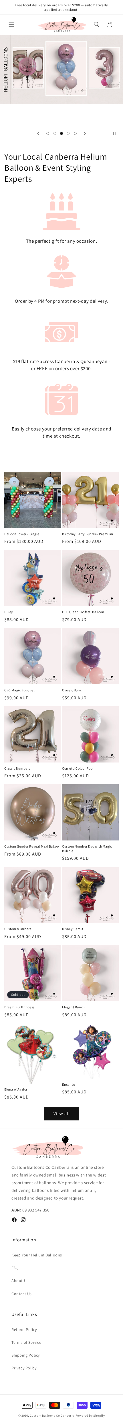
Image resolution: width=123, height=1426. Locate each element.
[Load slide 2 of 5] (54, 133)
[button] (11, 24)
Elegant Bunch (73, 1007)
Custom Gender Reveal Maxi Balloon (32, 846)
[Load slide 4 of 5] (68, 133)
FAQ (15, 1267)
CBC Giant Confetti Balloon (83, 612)
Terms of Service (26, 1342)
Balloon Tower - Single (21, 534)
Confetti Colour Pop (77, 768)
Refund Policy (24, 1329)
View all (61, 1113)
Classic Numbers (17, 768)
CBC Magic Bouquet (19, 690)
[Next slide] (85, 133)
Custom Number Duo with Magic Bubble (87, 848)
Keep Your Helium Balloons (36, 1255)
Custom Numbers (17, 929)
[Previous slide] (38, 133)
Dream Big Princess (19, 1007)
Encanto (68, 1084)
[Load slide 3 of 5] (61, 133)
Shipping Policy (25, 1355)
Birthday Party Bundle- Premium (87, 534)
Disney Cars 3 (72, 929)
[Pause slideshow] (116, 133)
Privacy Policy (23, 1368)
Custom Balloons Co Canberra (52, 1415)
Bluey (8, 612)
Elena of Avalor (15, 1089)
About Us (20, 1280)
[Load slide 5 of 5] (75, 133)
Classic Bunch (73, 690)
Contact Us (21, 1293)
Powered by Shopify (90, 1415)
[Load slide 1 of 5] (47, 133)
